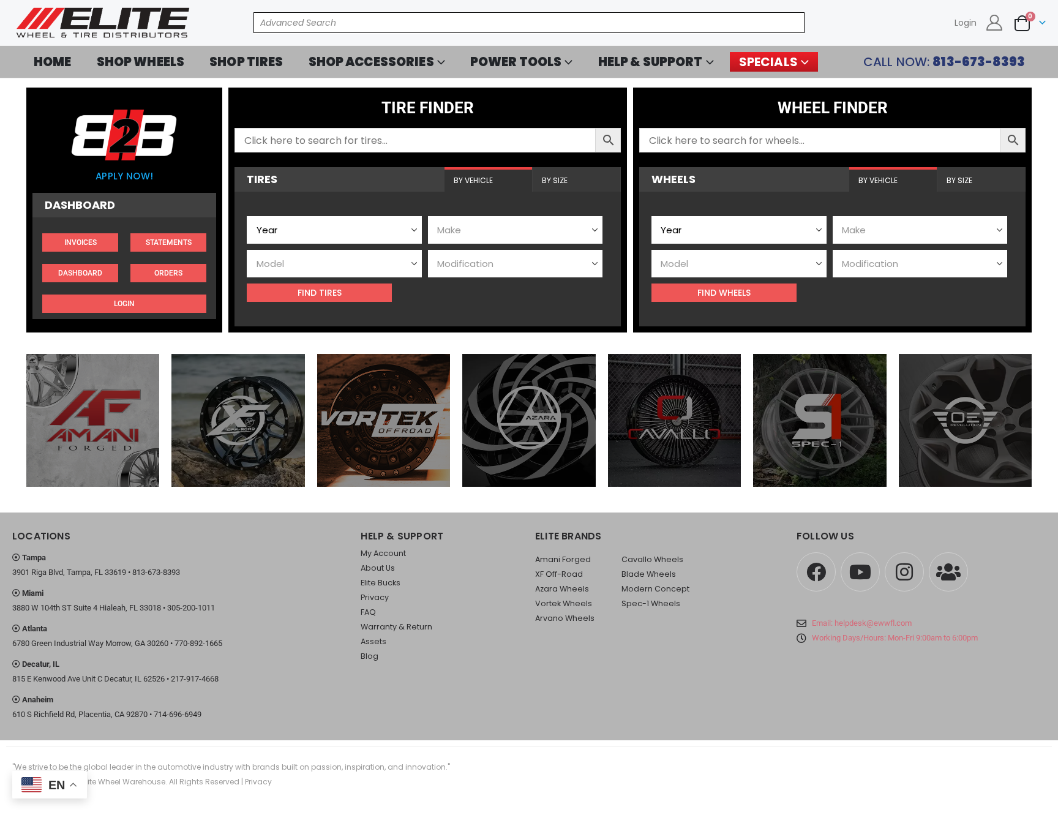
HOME (53, 61)
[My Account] (994, 23)
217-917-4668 (195, 678)
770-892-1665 (198, 643)
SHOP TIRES (246, 61)
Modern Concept (655, 589)
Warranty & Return (396, 627)
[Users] (948, 572)
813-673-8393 (156, 572)
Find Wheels (724, 293)
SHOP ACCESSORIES (371, 61)
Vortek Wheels (563, 603)
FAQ (368, 612)
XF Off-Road (559, 574)
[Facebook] (816, 572)
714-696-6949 (177, 714)
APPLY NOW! (124, 176)
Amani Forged (563, 559)
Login (966, 23)
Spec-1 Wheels (650, 603)
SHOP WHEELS (141, 61)
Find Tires (320, 293)
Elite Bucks (380, 582)
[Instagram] (904, 572)
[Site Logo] (104, 23)
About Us (378, 568)
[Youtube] (860, 572)
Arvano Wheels (565, 618)
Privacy (375, 597)
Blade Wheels (648, 574)
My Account (383, 553)
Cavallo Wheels (652, 559)
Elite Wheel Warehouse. (124, 781)
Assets (373, 641)
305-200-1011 (191, 607)
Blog (369, 656)
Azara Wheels (562, 589)
